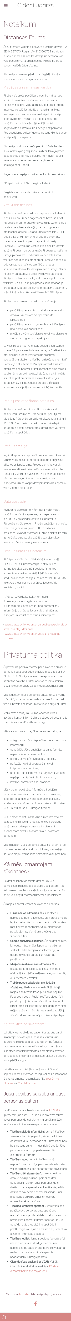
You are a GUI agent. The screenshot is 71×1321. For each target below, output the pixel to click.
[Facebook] (35, 1304)
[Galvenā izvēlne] (5, 5)
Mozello (24, 1294)
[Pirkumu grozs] (4, 1317)
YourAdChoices (27, 1083)
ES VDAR (54, 1110)
